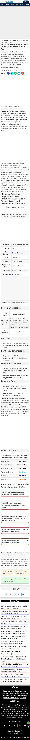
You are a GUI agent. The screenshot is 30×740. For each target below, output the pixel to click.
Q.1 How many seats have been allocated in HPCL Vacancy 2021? (14, 493)
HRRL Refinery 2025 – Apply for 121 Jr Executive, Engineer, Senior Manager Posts (13, 659)
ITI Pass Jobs (23, 693)
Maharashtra (16, 274)
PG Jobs (23, 697)
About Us (10, 731)
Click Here (22, 461)
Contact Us (18, 731)
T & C (20, 733)
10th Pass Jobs (9, 691)
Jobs (7, 4)
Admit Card (14, 4)
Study (7, 2)
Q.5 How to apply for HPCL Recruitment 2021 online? (11, 541)
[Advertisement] (15, 22)
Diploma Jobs (21, 695)
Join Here (22, 472)
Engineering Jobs (9, 695)
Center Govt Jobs (18, 253)
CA (6, 120)
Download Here (22, 465)
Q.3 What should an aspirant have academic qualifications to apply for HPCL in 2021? (14, 518)
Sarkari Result (12, 187)
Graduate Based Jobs (9, 693)
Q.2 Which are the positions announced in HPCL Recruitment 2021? (13, 505)
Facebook (22, 475)
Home (2, 4)
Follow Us (22, 479)
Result (22, 4)
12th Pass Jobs (21, 691)
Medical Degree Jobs (11, 697)
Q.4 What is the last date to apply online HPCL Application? (14, 530)
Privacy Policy (12, 733)
